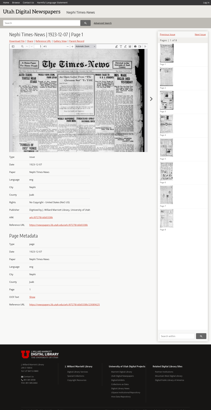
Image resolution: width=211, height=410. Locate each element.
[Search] (85, 23)
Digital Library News (120, 388)
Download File (17, 41)
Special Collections (75, 376)
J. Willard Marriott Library (32, 364)
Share (30, 41)
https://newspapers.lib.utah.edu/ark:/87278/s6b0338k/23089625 (64, 304)
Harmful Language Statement (52, 2)
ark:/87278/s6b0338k (41, 217)
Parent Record (76, 41)
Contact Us (28, 2)
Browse (16, 2)
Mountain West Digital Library (168, 376)
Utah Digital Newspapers (122, 376)
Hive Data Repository (121, 396)
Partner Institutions (164, 371)
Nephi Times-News (80, 12)
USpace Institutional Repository (125, 392)
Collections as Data (120, 384)
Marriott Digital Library (121, 371)
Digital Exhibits (118, 380)
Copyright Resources (76, 380)
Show (32, 296)
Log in (206, 2)
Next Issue (200, 34)
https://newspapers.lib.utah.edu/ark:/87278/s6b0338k (58, 224)
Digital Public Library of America (169, 380)
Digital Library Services (77, 371)
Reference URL (43, 41)
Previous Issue (167, 34)
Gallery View (60, 41)
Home (6, 2)
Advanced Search (103, 23)
